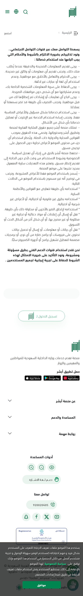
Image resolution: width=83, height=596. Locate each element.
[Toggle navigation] (7, 12)
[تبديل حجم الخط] (41, 467)
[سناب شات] (26, 516)
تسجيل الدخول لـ (46, 316)
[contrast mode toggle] (51, 467)
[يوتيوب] (56, 516)
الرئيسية (67, 32)
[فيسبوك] (36, 516)
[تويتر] (46, 516)
